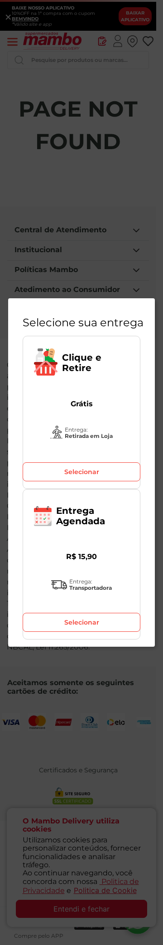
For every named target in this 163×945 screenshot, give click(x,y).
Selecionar (81, 472)
